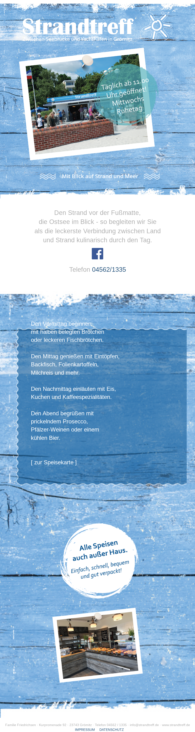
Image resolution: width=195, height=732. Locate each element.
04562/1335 (109, 269)
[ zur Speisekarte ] (54, 462)
